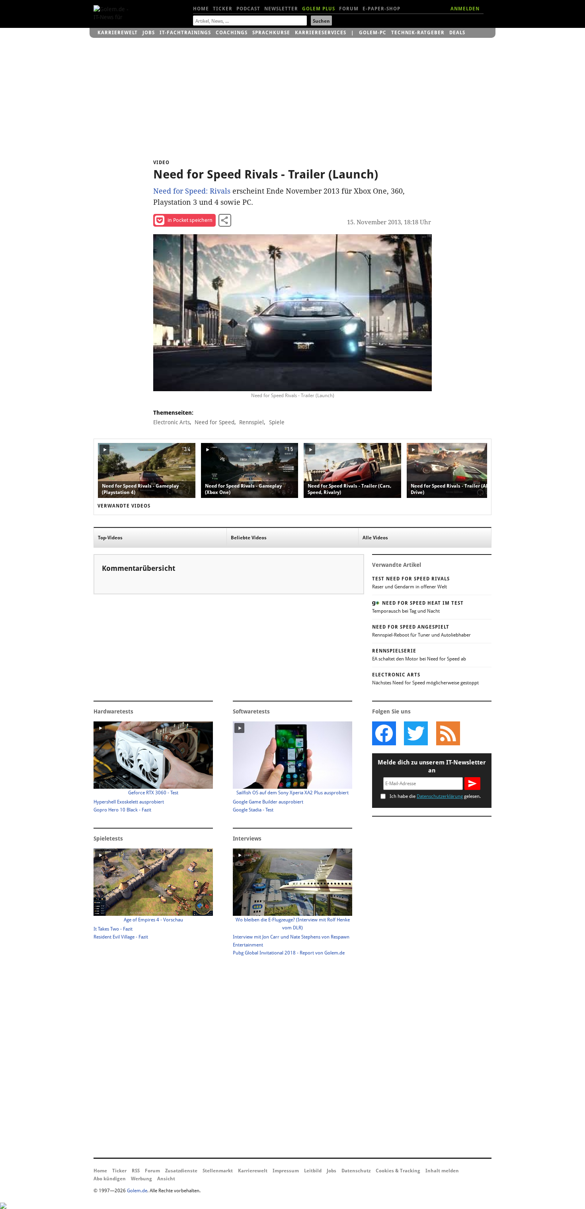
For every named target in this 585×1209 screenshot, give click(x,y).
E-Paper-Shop (381, 9)
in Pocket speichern (190, 220)
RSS (136, 1171)
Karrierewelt (118, 32)
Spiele (277, 422)
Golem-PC (372, 32)
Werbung (141, 1179)
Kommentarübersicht (138, 568)
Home (201, 9)
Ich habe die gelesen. (435, 796)
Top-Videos (110, 538)
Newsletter (281, 9)
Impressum (286, 1171)
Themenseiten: (173, 413)
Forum (349, 9)
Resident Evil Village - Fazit (121, 937)
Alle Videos (375, 538)
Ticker (222, 9)
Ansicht (166, 1179)
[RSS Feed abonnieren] (448, 733)
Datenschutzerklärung (440, 796)
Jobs (148, 32)
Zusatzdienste (181, 1171)
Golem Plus (318, 9)
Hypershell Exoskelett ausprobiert (129, 802)
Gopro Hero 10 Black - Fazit (122, 810)
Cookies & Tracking (398, 1171)
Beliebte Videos (249, 538)
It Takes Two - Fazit (113, 929)
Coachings (232, 32)
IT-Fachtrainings (185, 32)
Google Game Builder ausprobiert (268, 802)
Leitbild (313, 1171)
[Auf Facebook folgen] (384, 733)
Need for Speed (214, 422)
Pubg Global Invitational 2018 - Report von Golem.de (289, 953)
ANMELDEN (465, 9)
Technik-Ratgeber (418, 32)
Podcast (248, 9)
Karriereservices (320, 32)
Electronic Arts (171, 422)
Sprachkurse (271, 32)
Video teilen (224, 220)
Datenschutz (355, 1171)
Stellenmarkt (218, 1171)
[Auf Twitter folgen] (416, 733)
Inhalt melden (442, 1171)
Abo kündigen (110, 1179)
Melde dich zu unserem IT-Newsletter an (432, 766)
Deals (457, 32)
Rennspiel (251, 422)
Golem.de (137, 1190)
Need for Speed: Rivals (191, 191)
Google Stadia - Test (253, 810)
